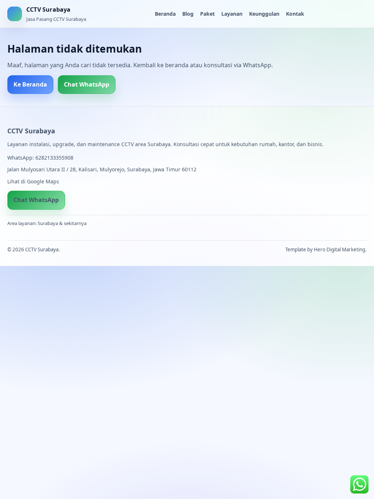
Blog (188, 13)
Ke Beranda (30, 84)
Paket (207, 13)
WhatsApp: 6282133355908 (40, 157)
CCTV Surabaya (31, 130)
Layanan (232, 13)
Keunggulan (264, 13)
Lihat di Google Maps (33, 181)
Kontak (295, 13)
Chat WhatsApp (86, 84)
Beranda (165, 13)
